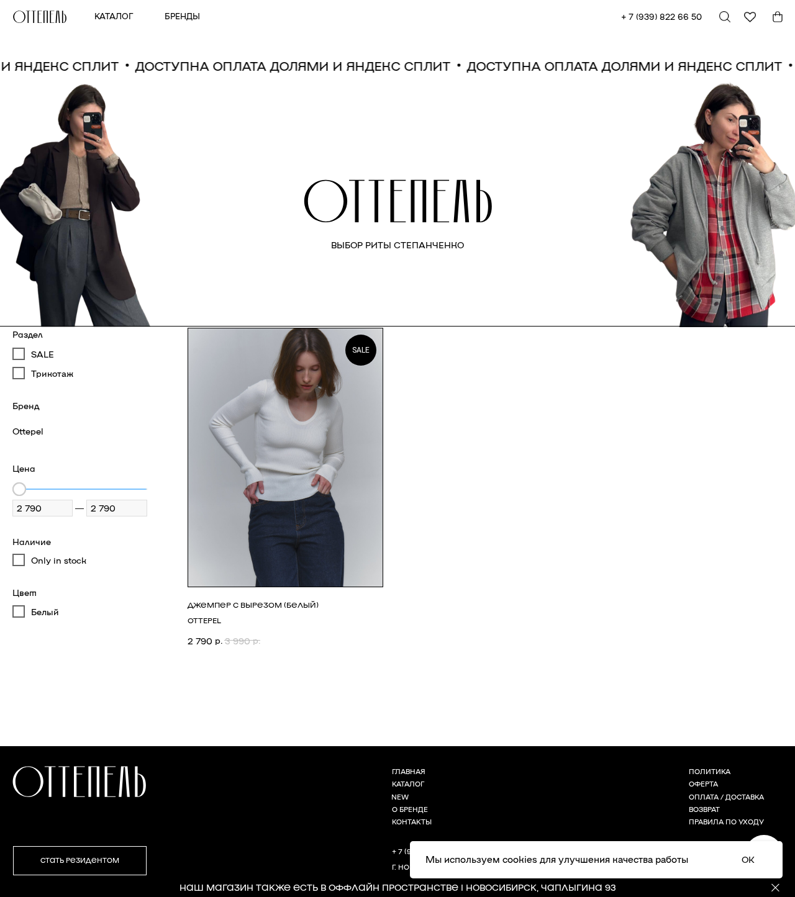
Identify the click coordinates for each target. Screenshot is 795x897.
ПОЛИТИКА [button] (709, 771)
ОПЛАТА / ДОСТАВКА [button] (726, 797)
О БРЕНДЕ (410, 809)
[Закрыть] (775, 888)
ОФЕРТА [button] (703, 784)
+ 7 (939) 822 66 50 (661, 16)
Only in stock (58, 560)
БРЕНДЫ (182, 15)
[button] (79, 860)
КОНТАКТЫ (412, 822)
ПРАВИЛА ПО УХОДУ (726, 822)
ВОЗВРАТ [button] (704, 809)
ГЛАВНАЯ (408, 771)
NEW (400, 797)
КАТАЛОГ (113, 15)
